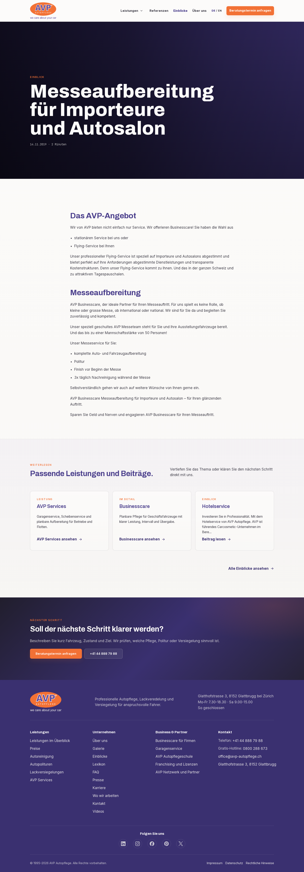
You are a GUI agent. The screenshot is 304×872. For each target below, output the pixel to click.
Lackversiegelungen (47, 772)
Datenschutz (234, 863)
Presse (98, 780)
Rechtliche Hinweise (260, 863)
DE (213, 10)
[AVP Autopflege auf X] (180, 843)
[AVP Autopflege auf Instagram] (137, 843)
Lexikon (99, 764)
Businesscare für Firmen (175, 740)
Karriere (99, 788)
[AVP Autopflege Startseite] (43, 10)
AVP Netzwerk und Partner (178, 772)
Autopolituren (41, 764)
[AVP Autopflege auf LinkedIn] (123, 843)
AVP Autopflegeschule (174, 756)
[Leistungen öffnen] (141, 11)
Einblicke (180, 11)
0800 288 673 (255, 748)
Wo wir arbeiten (106, 795)
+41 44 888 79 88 (103, 654)
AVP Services (41, 780)
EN (219, 10)
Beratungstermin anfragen (250, 10)
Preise (35, 748)
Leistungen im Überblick (50, 740)
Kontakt (99, 803)
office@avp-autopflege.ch (240, 756)
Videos (98, 811)
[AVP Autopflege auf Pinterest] (166, 843)
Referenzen (159, 11)
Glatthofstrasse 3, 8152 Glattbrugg (247, 764)
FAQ (96, 772)
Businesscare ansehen (139, 539)
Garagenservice (169, 748)
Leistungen (129, 11)
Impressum (215, 863)
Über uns (199, 11)
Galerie (98, 748)
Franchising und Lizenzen (177, 764)
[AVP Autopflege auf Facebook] (152, 843)
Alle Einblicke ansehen (248, 568)
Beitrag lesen (214, 539)
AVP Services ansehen (57, 539)
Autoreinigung (42, 756)
